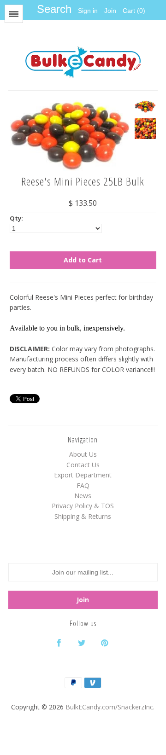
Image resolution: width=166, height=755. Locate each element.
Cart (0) (134, 10)
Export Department (83, 474)
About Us (83, 454)
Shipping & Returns (82, 516)
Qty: (16, 218)
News (82, 495)
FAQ (83, 485)
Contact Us (83, 464)
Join (110, 10)
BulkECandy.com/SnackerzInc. (109, 707)
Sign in (88, 10)
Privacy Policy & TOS (83, 505)
